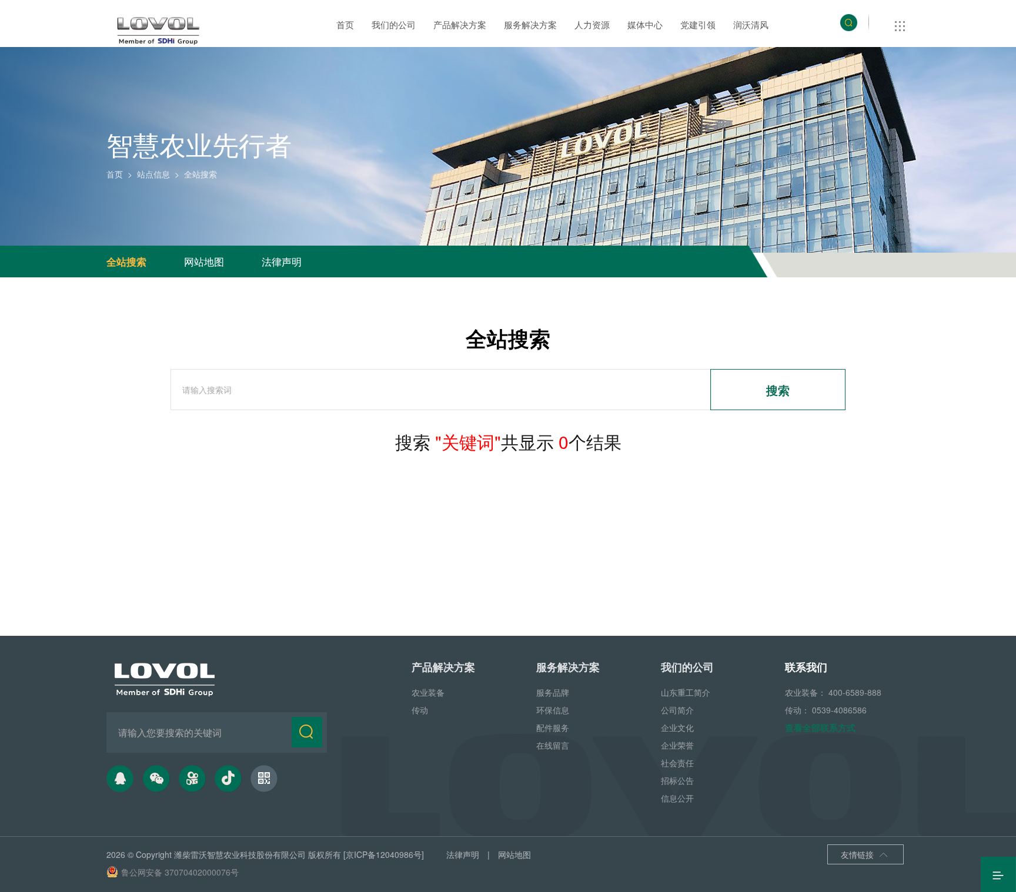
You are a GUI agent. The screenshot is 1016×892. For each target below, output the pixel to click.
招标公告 (677, 780)
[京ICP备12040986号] (383, 854)
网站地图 (204, 261)
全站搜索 (126, 261)
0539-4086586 (839, 710)
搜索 (778, 389)
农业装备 (428, 692)
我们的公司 (394, 24)
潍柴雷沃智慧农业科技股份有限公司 (240, 854)
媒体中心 (645, 24)
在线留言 (552, 745)
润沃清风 (750, 24)
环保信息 (552, 710)
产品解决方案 (459, 24)
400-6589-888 (854, 692)
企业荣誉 (677, 745)
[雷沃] (158, 31)
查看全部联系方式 (820, 727)
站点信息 (153, 174)
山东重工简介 (685, 692)
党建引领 (698, 24)
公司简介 (677, 710)
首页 (345, 24)
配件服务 (552, 727)
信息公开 (677, 798)
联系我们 (806, 667)
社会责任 (677, 763)
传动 (420, 710)
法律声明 (282, 261)
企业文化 (677, 727)
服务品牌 (552, 692)
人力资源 (592, 24)
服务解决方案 (530, 24)
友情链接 (864, 854)
